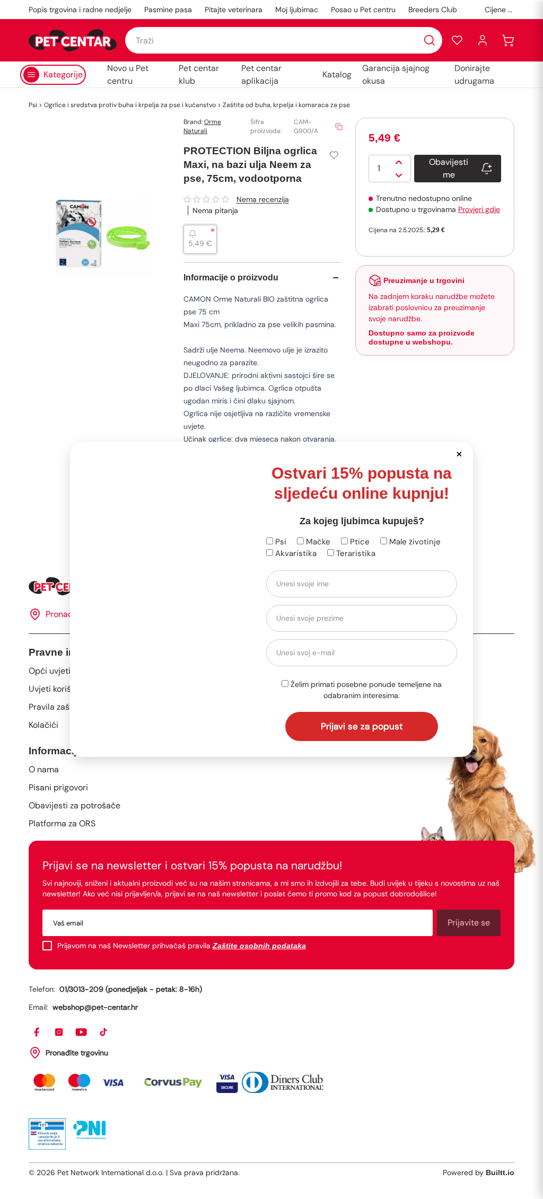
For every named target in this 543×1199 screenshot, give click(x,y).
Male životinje (414, 541)
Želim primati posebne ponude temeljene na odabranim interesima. (365, 690)
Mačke (317, 541)
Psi (279, 541)
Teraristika (354, 553)
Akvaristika (295, 553)
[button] (459, 453)
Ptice (359, 541)
